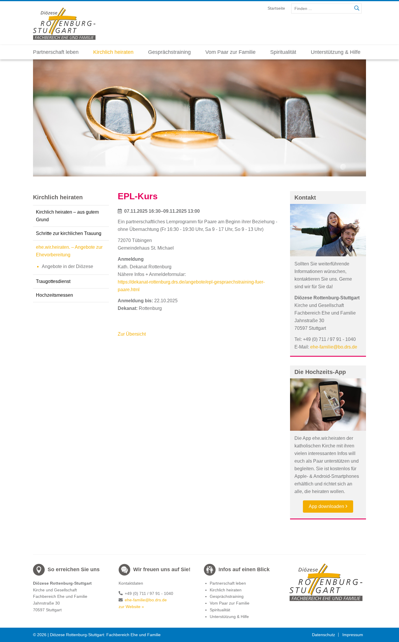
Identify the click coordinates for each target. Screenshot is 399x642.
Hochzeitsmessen (54, 295)
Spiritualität (283, 52)
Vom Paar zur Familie (230, 52)
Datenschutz (323, 634)
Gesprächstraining (169, 52)
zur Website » (131, 606)
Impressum (352, 634)
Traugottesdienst (53, 281)
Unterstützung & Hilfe (335, 52)
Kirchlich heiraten (113, 52)
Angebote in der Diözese (67, 266)
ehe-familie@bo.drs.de (333, 346)
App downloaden (326, 506)
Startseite (276, 8)
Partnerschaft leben (56, 52)
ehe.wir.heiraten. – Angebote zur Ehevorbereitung (69, 251)
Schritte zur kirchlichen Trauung (68, 233)
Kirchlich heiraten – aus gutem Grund (67, 216)
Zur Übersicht (132, 334)
